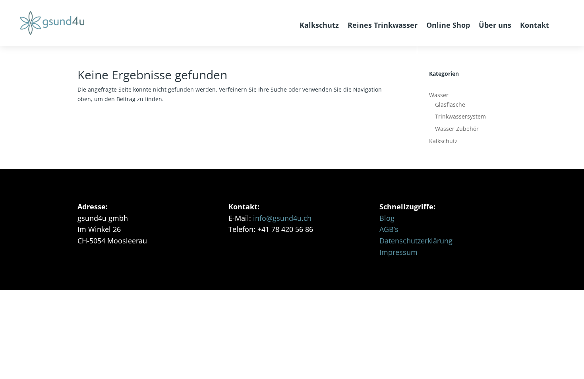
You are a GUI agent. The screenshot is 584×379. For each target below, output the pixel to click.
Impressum (398, 252)
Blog (386, 218)
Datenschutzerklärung (416, 240)
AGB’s (388, 229)
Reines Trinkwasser (383, 25)
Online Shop (448, 25)
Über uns (495, 25)
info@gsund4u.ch (282, 218)
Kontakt (534, 25)
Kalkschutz (319, 25)
